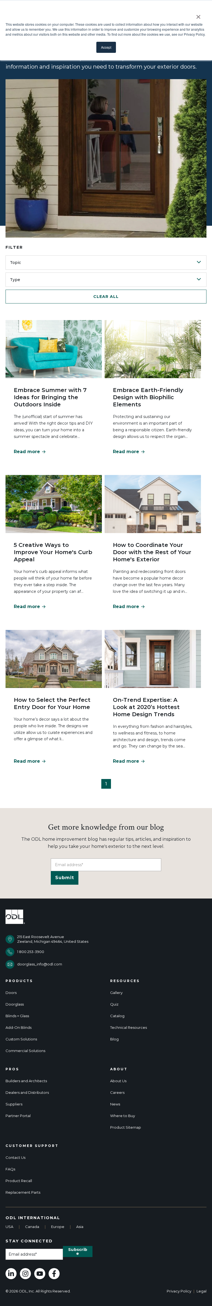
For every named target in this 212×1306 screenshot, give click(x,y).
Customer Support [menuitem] (32, 1146)
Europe (57, 1226)
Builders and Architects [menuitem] (26, 1081)
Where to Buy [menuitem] (122, 1116)
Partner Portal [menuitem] (18, 1116)
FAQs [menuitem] (10, 1169)
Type (15, 279)
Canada (32, 1226)
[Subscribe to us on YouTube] (39, 1273)
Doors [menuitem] (11, 993)
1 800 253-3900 (30, 951)
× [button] (198, 15)
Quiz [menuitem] (114, 1004)
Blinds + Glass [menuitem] (17, 1016)
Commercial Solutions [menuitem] (25, 1051)
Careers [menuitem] (117, 1092)
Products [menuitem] (19, 981)
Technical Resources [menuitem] (128, 1027)
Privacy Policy (179, 1291)
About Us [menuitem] (118, 1081)
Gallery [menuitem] (116, 993)
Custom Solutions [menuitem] (21, 1039)
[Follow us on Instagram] (25, 1273)
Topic (15, 262)
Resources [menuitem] (125, 981)
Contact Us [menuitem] (15, 1157)
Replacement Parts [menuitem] (23, 1192)
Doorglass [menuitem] (15, 1004)
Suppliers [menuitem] (14, 1104)
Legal (201, 1291)
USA (9, 1226)
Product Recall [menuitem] (19, 1181)
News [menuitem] (115, 1104)
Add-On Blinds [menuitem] (18, 1027)
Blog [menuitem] (114, 1039)
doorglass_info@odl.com (39, 964)
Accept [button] (106, 47)
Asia (79, 1226)
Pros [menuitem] (12, 1069)
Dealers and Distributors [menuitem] (27, 1092)
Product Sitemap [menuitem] (125, 1127)
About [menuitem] (119, 1069)
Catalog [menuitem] (117, 1016)
